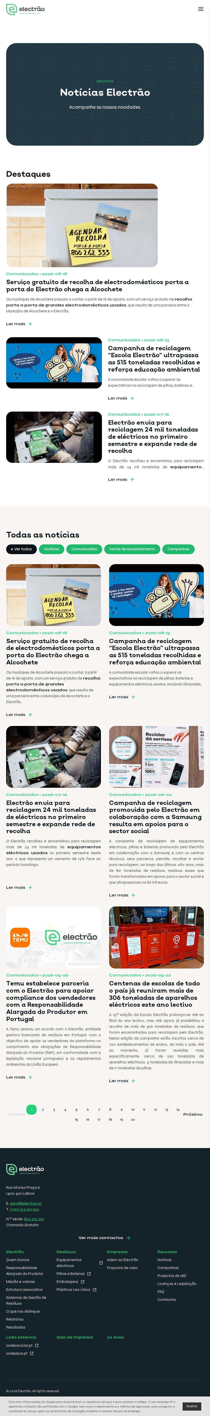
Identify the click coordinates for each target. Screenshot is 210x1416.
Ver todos (23, 549)
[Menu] (201, 9)
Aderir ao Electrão (122, 1260)
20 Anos (115, 1337)
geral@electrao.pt (26, 1203)
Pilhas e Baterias (71, 1273)
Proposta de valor (122, 1267)
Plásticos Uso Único (73, 1289)
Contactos (167, 1299)
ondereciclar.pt (19, 1345)
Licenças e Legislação (177, 1283)
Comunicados (84, 549)
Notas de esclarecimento (132, 549)
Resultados (15, 1327)
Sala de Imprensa (75, 1337)
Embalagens (67, 1281)
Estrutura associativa (24, 1289)
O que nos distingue (23, 1311)
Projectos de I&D (172, 1275)
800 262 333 (34, 1219)
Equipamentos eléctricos (69, 1263)
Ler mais (15, 324)
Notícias (51, 549)
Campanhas (178, 549)
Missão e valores (20, 1281)
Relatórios (15, 1319)
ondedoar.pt (16, 1353)
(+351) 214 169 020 (24, 1209)
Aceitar (191, 1406)
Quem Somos (17, 1260)
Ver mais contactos (101, 1237)
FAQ (161, 1291)
